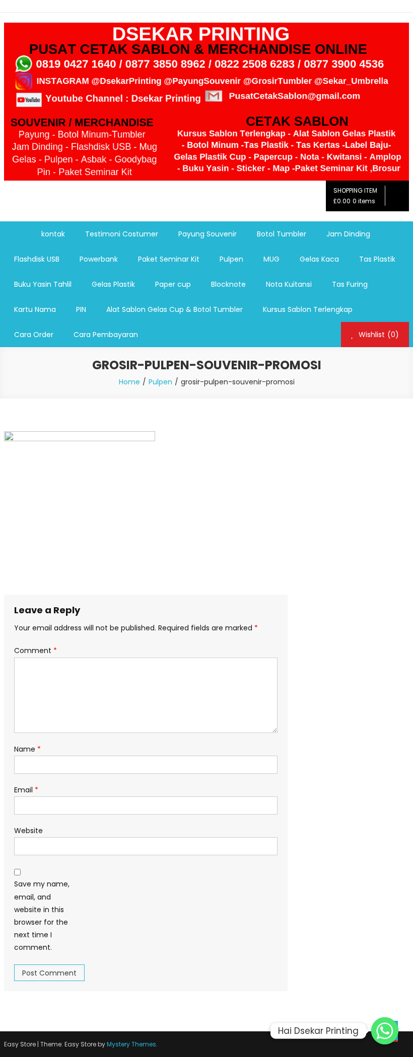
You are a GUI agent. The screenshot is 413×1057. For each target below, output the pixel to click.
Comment (35, 650)
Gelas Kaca (319, 259)
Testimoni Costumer (121, 234)
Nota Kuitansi (289, 284)
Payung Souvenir (207, 234)
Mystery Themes (131, 1044)
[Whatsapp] (384, 1030)
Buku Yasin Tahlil (43, 284)
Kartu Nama (35, 309)
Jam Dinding (348, 234)
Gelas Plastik (113, 284)
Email (26, 790)
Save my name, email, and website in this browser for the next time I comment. (42, 915)
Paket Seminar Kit (168, 259)
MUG (271, 259)
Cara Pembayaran (106, 335)
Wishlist (378, 335)
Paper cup (173, 284)
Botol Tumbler (281, 234)
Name (27, 749)
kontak (53, 234)
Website (28, 831)
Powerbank (99, 259)
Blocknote (228, 284)
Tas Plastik (377, 259)
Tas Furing (350, 284)
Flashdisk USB (36, 259)
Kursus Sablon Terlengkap (308, 309)
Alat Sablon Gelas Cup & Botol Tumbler (174, 309)
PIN (81, 309)
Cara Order (33, 335)
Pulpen (231, 259)
